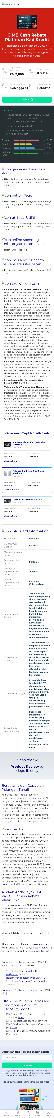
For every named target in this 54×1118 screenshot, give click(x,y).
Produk (6, 1115)
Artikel (37, 1115)
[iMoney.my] (10, 4)
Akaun (48, 1115)
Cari (28, 1115)
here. (21, 1017)
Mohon (25, 99)
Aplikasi (18, 1115)
